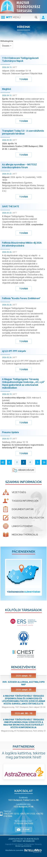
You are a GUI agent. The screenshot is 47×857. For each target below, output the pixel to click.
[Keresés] (36, 17)
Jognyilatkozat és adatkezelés (23, 839)
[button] (3, 577)
